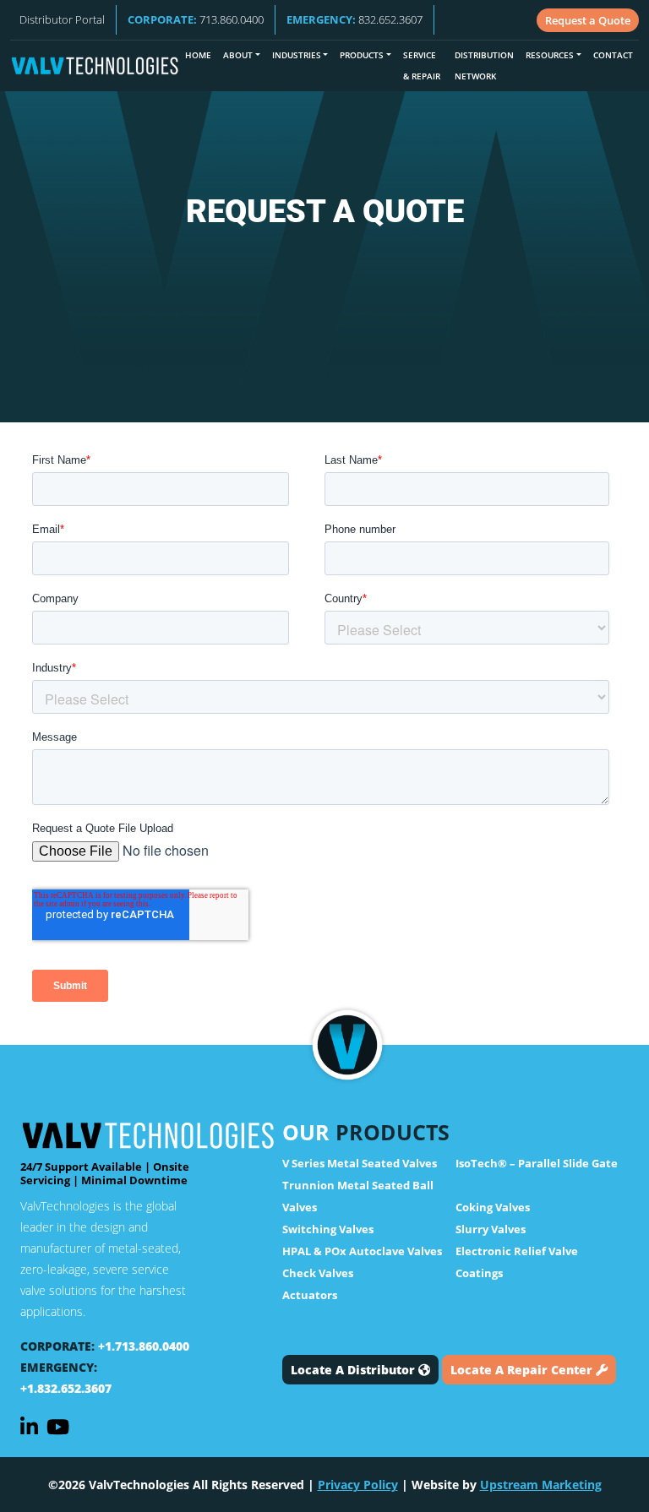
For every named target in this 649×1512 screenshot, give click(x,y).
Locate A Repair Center (523, 1370)
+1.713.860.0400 (143, 1346)
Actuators (309, 1295)
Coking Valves (492, 1207)
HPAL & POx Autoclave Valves (362, 1251)
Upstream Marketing (541, 1485)
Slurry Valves (490, 1229)
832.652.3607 (354, 19)
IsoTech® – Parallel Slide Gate (536, 1163)
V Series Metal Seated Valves (359, 1163)
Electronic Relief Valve (516, 1251)
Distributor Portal (62, 19)
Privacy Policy (358, 1485)
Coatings (479, 1273)
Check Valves (317, 1273)
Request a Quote (587, 20)
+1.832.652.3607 (66, 1388)
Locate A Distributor (354, 1370)
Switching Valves (328, 1229)
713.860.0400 (196, 19)
